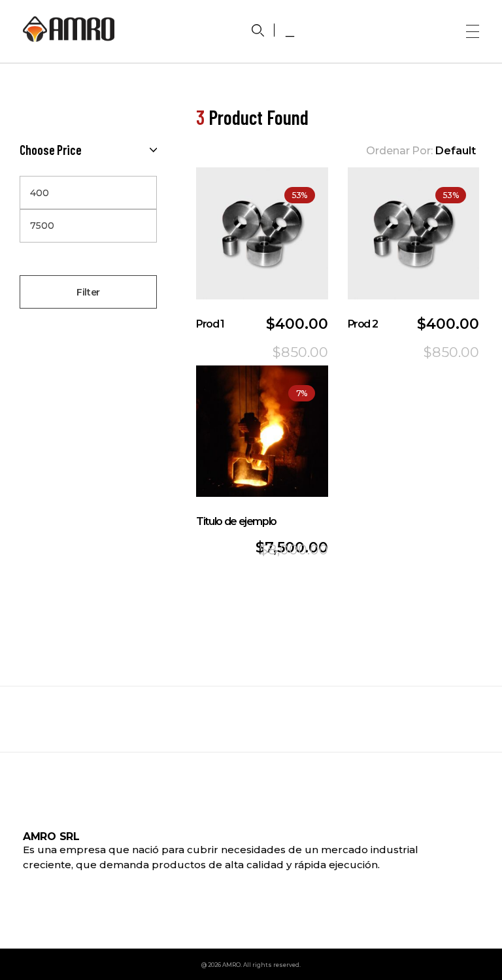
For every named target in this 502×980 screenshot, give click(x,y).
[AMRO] (68, 29)
